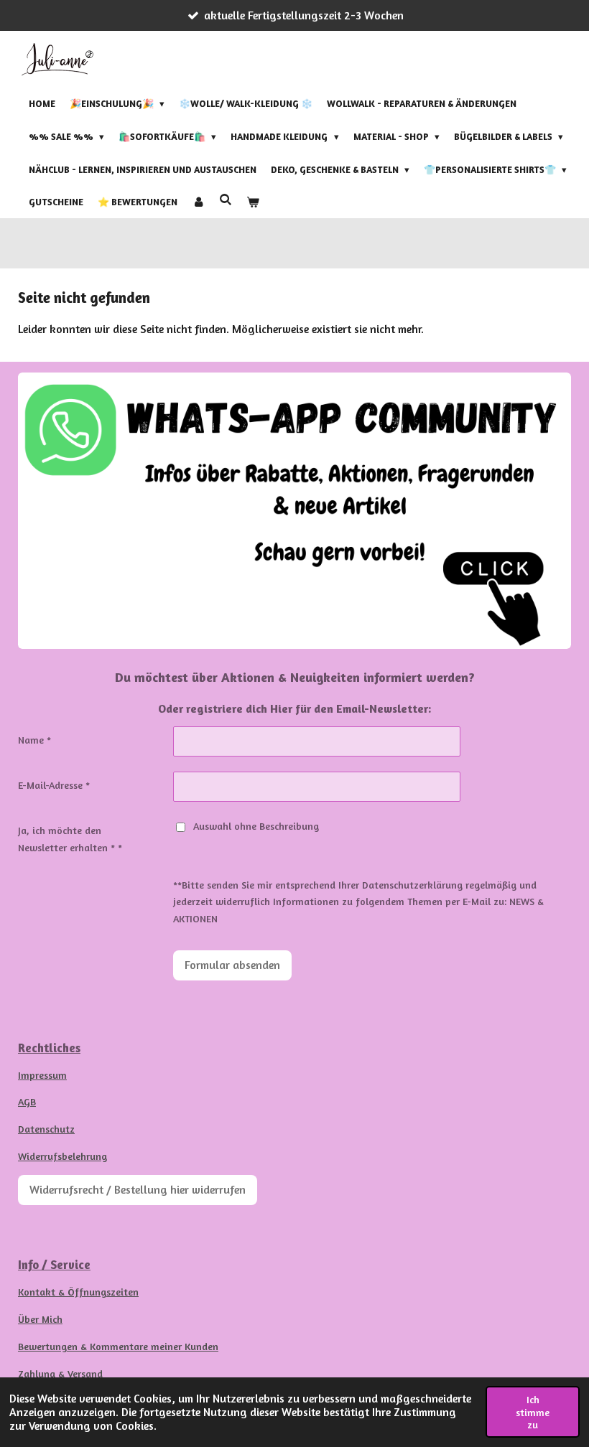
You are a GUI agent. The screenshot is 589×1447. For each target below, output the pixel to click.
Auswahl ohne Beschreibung (256, 826)
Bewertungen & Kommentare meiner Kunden (118, 1346)
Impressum (42, 1075)
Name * (34, 740)
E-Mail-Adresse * (54, 785)
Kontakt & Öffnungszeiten (78, 1292)
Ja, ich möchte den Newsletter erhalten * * (70, 838)
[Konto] (198, 202)
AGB (27, 1101)
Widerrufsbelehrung (62, 1156)
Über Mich (40, 1319)
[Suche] (225, 200)
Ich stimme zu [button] (532, 1411)
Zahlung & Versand (60, 1373)
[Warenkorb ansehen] (252, 202)
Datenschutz (46, 1129)
